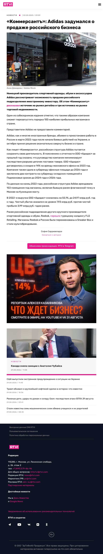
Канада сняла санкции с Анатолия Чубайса (36, 365)
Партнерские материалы (21, 485)
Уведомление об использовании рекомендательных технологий (41, 511)
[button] (100, 4)
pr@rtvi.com (30, 478)
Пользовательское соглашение (23, 431)
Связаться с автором (51, 235)
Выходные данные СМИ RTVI (22, 427)
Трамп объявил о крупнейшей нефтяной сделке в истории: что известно (44, 389)
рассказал (13, 105)
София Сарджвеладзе (51, 231)
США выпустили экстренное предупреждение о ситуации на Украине (43, 379)
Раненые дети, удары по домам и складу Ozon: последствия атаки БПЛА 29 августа (50, 398)
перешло (55, 215)
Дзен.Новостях (21, 498)
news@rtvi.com (32, 475)
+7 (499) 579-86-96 (22, 468)
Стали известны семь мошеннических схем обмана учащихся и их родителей (47, 408)
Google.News (16, 501)
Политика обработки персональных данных (29, 435)
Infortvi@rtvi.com (39, 472)
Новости (12, 15)
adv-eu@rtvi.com (31, 482)
